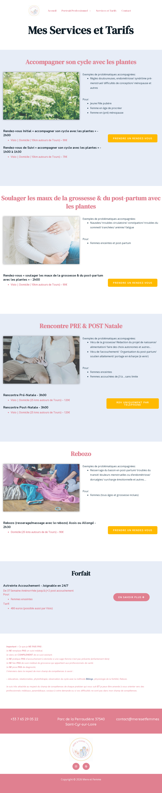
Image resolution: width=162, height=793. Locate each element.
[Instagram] (76, 766)
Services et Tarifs (106, 10)
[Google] (86, 766)
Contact (126, 10)
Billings (89, 679)
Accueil (52, 10)
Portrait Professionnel (75, 10)
